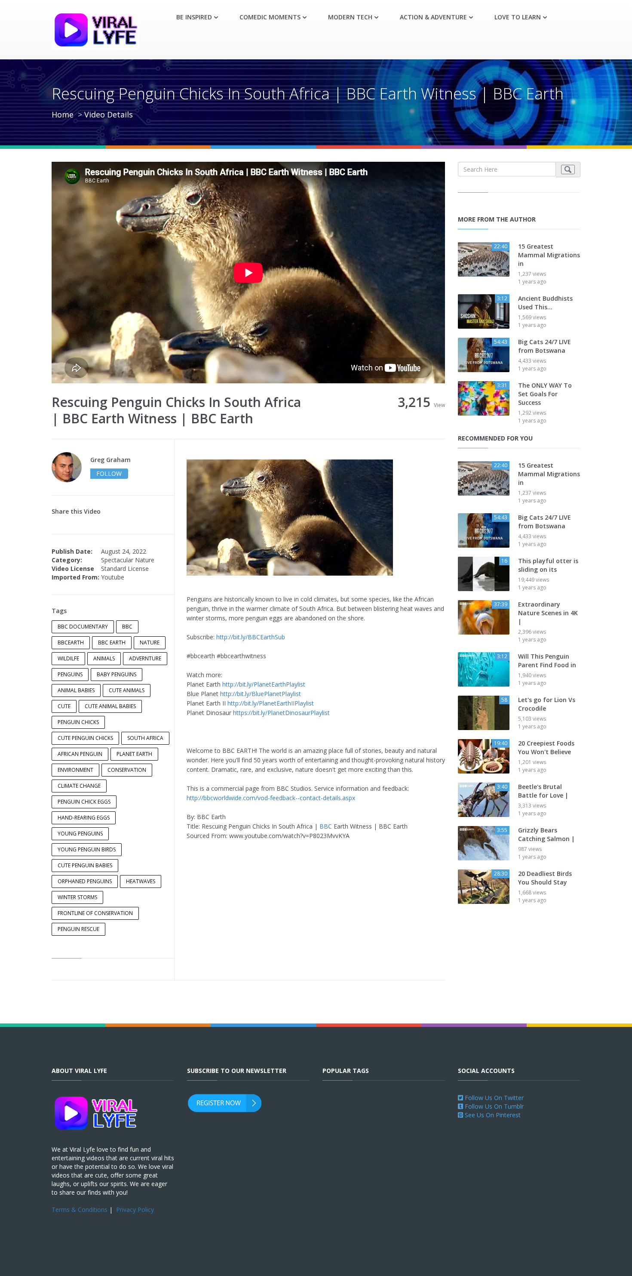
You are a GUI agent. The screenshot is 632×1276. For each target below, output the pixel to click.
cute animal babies (110, 706)
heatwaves (140, 881)
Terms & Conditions (79, 1209)
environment (75, 770)
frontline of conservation (95, 913)
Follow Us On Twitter (493, 1098)
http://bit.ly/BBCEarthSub (250, 637)
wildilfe (68, 658)
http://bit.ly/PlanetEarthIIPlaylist (270, 703)
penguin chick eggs (84, 801)
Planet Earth (134, 754)
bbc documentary (83, 626)
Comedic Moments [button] (270, 17)
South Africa (145, 738)
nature (150, 642)
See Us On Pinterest (492, 1115)
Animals (104, 658)
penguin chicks (78, 722)
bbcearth (71, 642)
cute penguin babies (85, 865)
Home (63, 114)
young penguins (80, 833)
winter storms (77, 897)
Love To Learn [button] (517, 17)
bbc (127, 626)
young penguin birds (87, 849)
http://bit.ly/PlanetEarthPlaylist (263, 684)
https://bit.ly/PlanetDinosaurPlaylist (281, 713)
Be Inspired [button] (194, 17)
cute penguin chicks (85, 738)
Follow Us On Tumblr (493, 1106)
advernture (145, 658)
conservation (126, 770)
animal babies (76, 690)
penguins (70, 674)
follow (109, 473)
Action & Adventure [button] (433, 17)
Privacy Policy (135, 1209)
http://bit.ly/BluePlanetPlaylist (260, 694)
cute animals (126, 690)
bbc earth (112, 642)
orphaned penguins (85, 881)
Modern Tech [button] (350, 17)
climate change (79, 785)
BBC (325, 826)
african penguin (80, 754)
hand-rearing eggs (84, 817)
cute (64, 706)
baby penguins (116, 674)
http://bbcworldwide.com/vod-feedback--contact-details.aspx (271, 798)
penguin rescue (78, 929)
